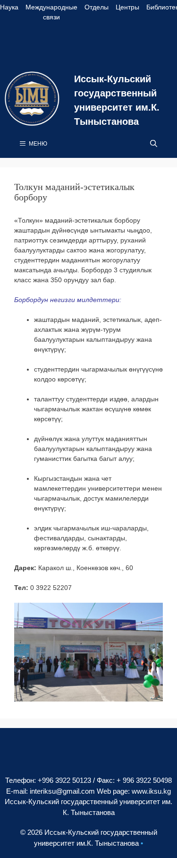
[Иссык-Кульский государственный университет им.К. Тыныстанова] (32, 98)
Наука (9, 7)
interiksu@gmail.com (62, 791)
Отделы (96, 7)
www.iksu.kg (151, 791)
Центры (127, 7)
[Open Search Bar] (154, 144)
